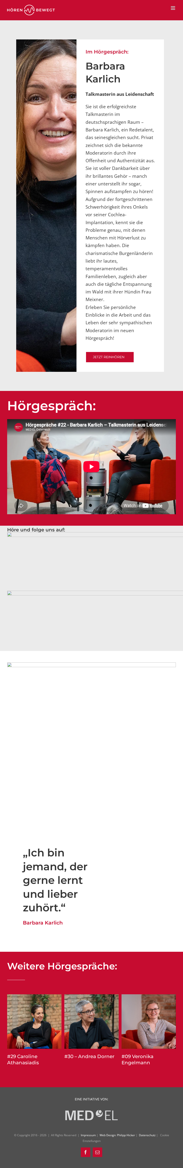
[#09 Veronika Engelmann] (149, 997)
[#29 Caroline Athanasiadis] (34, 997)
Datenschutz (147, 1135)
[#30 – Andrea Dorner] (91, 997)
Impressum (89, 1135)
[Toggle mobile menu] (173, 8)
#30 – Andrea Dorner (89, 1056)
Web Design (108, 1135)
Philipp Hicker (126, 1135)
